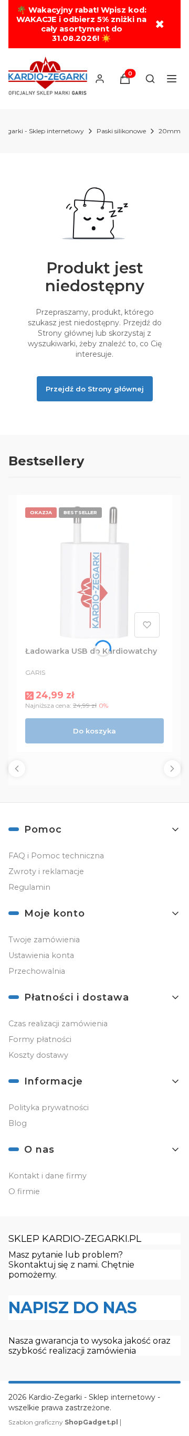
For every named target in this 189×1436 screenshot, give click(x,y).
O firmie (24, 1191)
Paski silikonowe (121, 131)
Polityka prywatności (48, 1107)
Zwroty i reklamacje (46, 871)
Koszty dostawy (38, 1055)
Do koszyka (94, 731)
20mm (170, 131)
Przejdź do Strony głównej (95, 389)
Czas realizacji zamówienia (58, 1023)
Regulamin (29, 887)
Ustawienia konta (41, 955)
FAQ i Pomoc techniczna (56, 855)
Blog (17, 1123)
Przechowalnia (36, 971)
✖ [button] (159, 24)
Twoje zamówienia (44, 939)
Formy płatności (39, 1039)
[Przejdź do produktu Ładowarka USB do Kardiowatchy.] (94, 572)
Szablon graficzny (63, 1422)
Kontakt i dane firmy (47, 1175)
